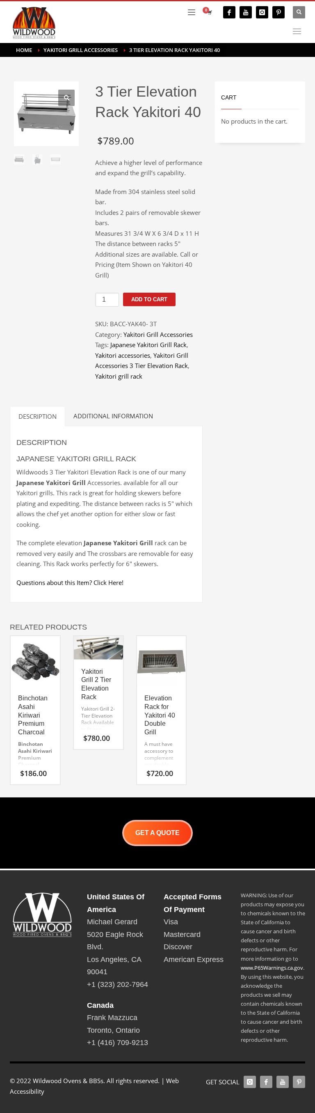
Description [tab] (37, 416)
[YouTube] (246, 12)
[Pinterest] (278, 12)
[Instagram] (262, 12)
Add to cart (149, 299)
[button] (66, 98)
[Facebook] (229, 12)
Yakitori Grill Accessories (158, 334)
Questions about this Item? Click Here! (69, 582)
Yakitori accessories (122, 355)
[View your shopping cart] (209, 12)
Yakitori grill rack (118, 376)
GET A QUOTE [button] (157, 832)
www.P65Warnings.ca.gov (272, 967)
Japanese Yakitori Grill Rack (148, 345)
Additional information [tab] (113, 416)
